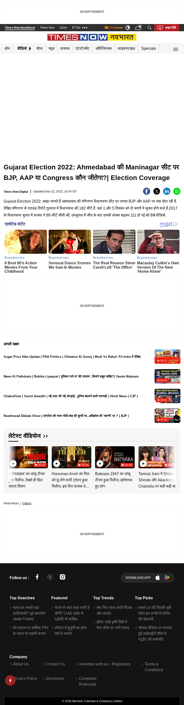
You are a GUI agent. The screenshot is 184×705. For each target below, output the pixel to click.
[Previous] (12, 457)
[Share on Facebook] (146, 194)
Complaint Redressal (87, 681)
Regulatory (121, 664)
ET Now (77, 27)
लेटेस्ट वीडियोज (24, 436)
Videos (26, 503)
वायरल (65, 48)
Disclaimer (55, 678)
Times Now (47, 27)
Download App (138, 577)
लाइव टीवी (170, 27)
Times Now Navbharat (20, 27)
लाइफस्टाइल (126, 48)
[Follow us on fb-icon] (37, 577)
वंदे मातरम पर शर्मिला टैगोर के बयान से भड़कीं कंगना (30, 631)
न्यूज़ (51, 48)
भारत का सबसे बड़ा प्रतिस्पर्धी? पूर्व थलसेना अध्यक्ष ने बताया (29, 613)
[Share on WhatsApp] (176, 194)
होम (7, 48)
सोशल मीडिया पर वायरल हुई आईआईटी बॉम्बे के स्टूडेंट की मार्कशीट (155, 633)
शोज (39, 48)
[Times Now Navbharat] (92, 37)
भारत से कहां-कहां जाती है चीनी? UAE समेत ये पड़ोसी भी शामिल (72, 613)
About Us (21, 664)
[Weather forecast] (138, 28)
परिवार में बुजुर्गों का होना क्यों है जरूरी (71, 631)
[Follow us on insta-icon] (62, 577)
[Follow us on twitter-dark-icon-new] (50, 577)
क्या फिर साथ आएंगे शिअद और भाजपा (114, 610)
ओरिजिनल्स (104, 48)
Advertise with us (93, 664)
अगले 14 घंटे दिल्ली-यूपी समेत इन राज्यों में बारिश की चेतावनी (154, 613)
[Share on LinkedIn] (166, 194)
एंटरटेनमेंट (83, 48)
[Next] (171, 457)
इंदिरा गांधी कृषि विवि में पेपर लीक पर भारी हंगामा (113, 625)
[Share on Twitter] (156, 194)
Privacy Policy (25, 678)
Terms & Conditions (154, 667)
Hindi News (11, 503)
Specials (148, 48)
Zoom (63, 27)
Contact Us (55, 664)
